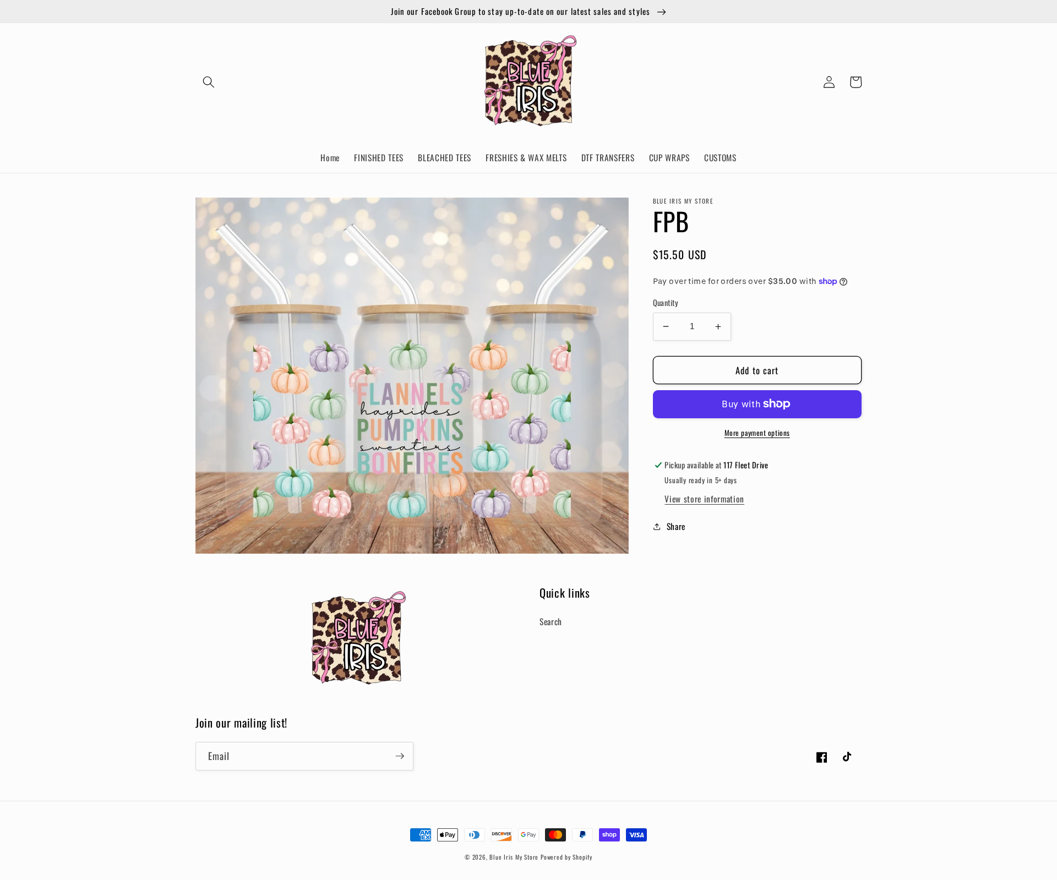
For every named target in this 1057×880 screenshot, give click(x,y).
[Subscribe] (399, 756)
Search (551, 621)
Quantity (666, 302)
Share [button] (676, 526)
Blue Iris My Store (513, 856)
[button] (208, 82)
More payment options (757, 433)
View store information (704, 499)
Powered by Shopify (566, 856)
